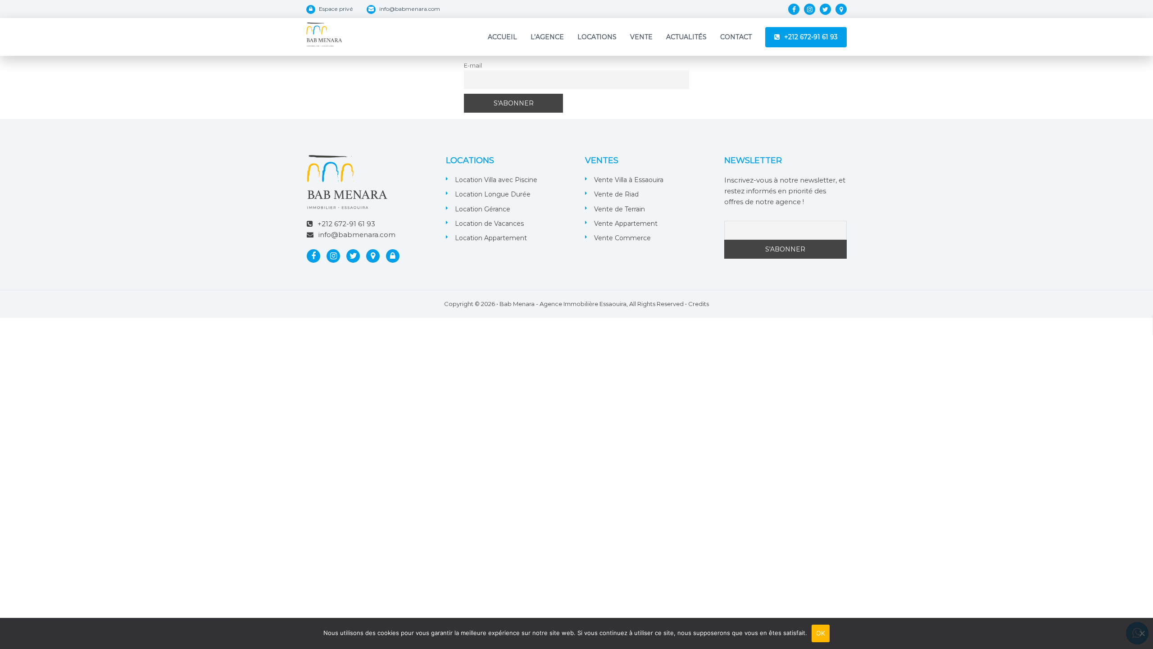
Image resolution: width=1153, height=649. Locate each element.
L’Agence (547, 37)
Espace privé (336, 8)
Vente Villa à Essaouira (628, 180)
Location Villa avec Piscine (496, 180)
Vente (641, 37)
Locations (597, 37)
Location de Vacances (489, 223)
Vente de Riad (616, 194)
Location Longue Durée (493, 194)
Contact (736, 37)
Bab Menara (517, 303)
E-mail (473, 65)
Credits (698, 303)
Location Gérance (482, 209)
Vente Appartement (626, 223)
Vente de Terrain (619, 209)
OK (821, 633)
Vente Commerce (622, 238)
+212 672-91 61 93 (811, 37)
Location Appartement (491, 238)
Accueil (502, 37)
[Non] (1141, 633)
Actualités (686, 37)
